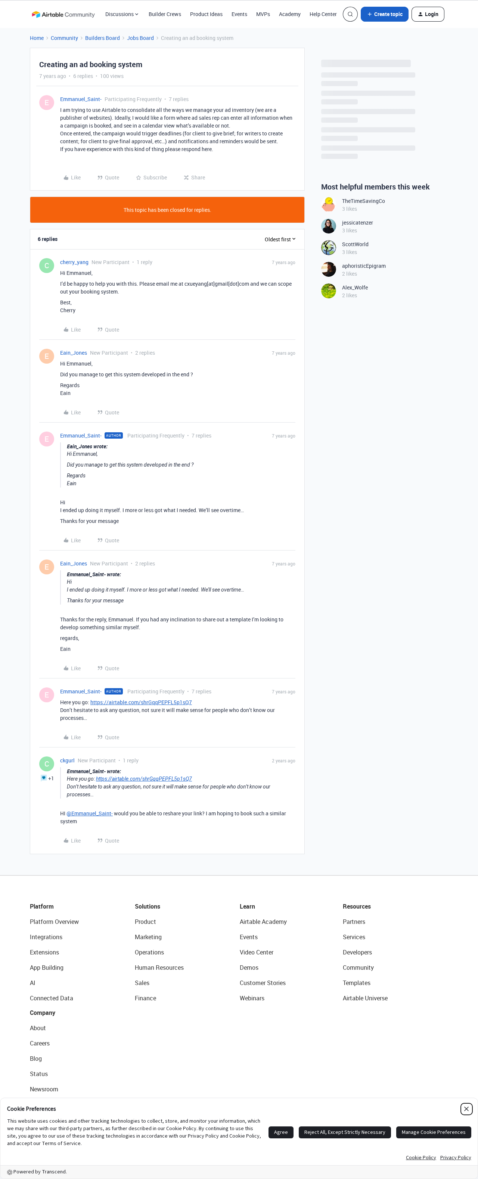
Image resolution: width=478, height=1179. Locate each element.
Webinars (252, 998)
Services (354, 937)
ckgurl (67, 760)
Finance (145, 998)
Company (42, 1013)
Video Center (256, 952)
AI (32, 983)
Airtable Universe (365, 998)
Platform (42, 906)
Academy (290, 14)
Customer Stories (263, 983)
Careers (40, 1043)
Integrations (46, 937)
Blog (36, 1058)
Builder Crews (165, 14)
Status (39, 1074)
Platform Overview (54, 922)
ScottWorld (355, 244)
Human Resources (159, 967)
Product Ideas (206, 14)
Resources (357, 906)
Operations (149, 952)
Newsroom (44, 1089)
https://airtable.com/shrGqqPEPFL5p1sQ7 (141, 702)
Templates (356, 983)
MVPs (263, 14)
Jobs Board (140, 37)
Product (145, 922)
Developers (357, 952)
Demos (249, 967)
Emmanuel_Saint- (81, 99)
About (38, 1028)
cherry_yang (74, 262)
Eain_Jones (73, 352)
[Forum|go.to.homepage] (63, 14)
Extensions (44, 952)
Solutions (147, 906)
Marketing (148, 937)
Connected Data (51, 998)
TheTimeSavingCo (363, 200)
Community (64, 37)
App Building (46, 967)
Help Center (323, 14)
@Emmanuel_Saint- (89, 813)
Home (37, 37)
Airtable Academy (263, 922)
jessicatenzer (357, 222)
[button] (385, 14)
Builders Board (102, 37)
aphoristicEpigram (364, 265)
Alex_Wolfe (355, 287)
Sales (142, 983)
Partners (354, 922)
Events (239, 14)
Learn (247, 906)
